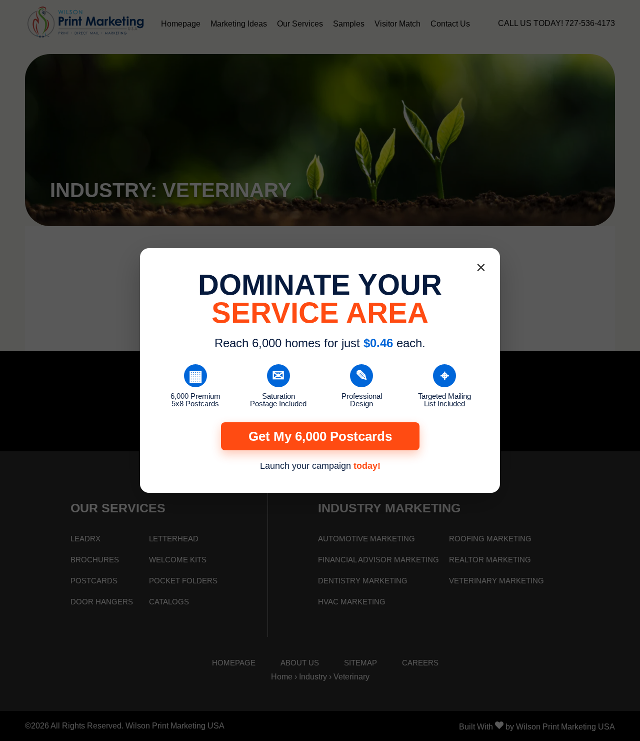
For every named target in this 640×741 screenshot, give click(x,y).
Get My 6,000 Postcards (320, 436)
